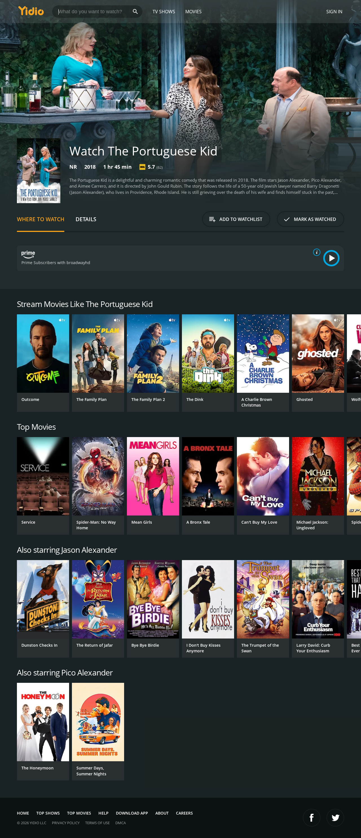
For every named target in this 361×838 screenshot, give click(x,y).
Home (23, 813)
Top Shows (48, 813)
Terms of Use (97, 822)
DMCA (120, 822)
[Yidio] (31, 12)
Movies (193, 11)
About (162, 813)
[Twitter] (335, 817)
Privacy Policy (66, 822)
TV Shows (164, 11)
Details (86, 219)
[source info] (315, 252)
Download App (132, 813)
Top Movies (79, 813)
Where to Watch (40, 219)
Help (103, 813)
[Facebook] (311, 817)
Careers (184, 813)
